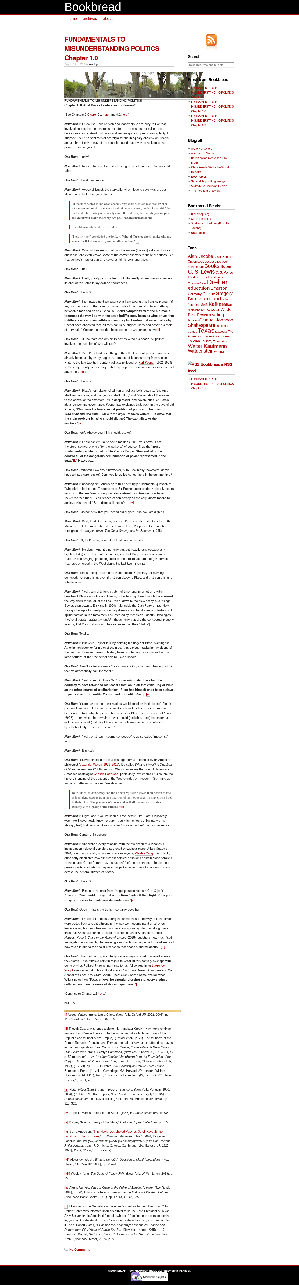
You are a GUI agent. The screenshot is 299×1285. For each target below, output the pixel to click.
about (107, 19)
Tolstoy (206, 341)
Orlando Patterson (106, 774)
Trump (217, 341)
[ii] (159, 329)
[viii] (134, 900)
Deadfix (196, 172)
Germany (195, 294)
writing (219, 351)
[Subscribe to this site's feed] (211, 40)
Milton (227, 304)
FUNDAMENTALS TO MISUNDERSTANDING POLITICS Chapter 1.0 (111, 48)
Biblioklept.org (200, 214)
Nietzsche (194, 310)
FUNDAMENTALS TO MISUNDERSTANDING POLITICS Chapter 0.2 (212, 120)
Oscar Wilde (219, 309)
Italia (225, 299)
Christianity (215, 277)
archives (90, 19)
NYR (203, 310)
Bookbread (92, 6)
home (72, 19)
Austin (218, 257)
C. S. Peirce (224, 272)
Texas (206, 330)
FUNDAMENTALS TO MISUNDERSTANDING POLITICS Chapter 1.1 (212, 92)
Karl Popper (146, 362)
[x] (138, 984)
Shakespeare (201, 325)
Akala (82, 372)
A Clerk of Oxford (201, 148)
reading (93, 64)
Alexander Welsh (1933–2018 (98, 764)
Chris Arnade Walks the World (210, 167)
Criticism (193, 283)
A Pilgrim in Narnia (203, 153)
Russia (193, 320)
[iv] (75, 460)
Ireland (213, 299)
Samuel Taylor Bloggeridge (208, 181)
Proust (202, 315)
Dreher (217, 282)
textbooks (221, 331)
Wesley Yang (144, 853)
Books (212, 266)
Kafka (215, 304)
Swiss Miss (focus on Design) (209, 186)
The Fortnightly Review (205, 190)
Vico (225, 341)
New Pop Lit (198, 176)
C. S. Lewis (201, 272)
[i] (137, 241)
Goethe (208, 294)
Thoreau (225, 336)
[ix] (163, 947)
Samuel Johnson (216, 319)
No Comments (79, 1249)
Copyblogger (138, 1271)
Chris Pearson (181, 1271)
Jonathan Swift (198, 304)
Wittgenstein (201, 350)
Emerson (218, 288)
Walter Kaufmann (207, 346)
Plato (192, 315)
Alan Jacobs (200, 256)
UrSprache (198, 232)
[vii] (121, 807)
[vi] (148, 694)
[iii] (80, 423)
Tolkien (194, 341)
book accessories (209, 261)
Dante (202, 283)
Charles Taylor (197, 277)
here (93, 114)
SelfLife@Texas (201, 218)
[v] (132, 502)
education (199, 288)
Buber (225, 266)
